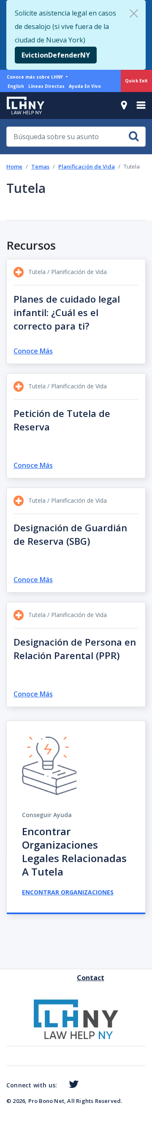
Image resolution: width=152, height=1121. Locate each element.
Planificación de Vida (86, 166)
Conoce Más (33, 351)
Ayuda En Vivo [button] (85, 86)
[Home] (22, 105)
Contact (80, 977)
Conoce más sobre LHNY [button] (35, 77)
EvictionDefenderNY (56, 55)
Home (14, 166)
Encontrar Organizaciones (68, 892)
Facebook (60, 1086)
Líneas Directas (46, 86)
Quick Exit (136, 81)
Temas (40, 166)
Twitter (72, 1084)
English (16, 86)
